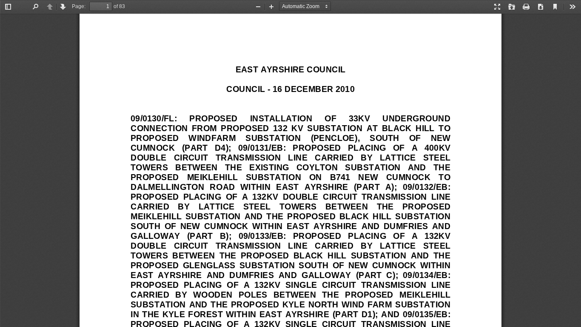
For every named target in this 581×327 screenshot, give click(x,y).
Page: (78, 6)
